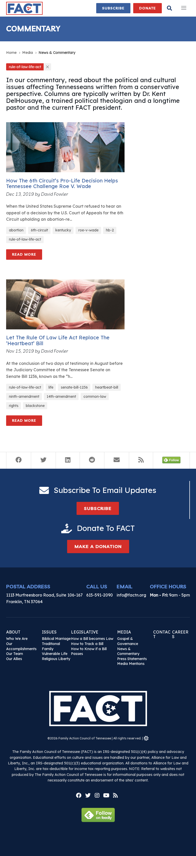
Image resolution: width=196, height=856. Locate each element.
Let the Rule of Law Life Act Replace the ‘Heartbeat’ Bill (57, 340)
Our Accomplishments (21, 646)
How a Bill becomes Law (92, 638)
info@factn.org (131, 595)
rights (13, 405)
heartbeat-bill (106, 387)
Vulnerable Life (54, 653)
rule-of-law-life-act (25, 239)
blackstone (35, 405)
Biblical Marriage (56, 638)
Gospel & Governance (127, 641)
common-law (94, 396)
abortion (16, 230)
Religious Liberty (56, 658)
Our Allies (14, 658)
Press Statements (132, 658)
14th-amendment (61, 396)
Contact (161, 634)
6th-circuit (39, 230)
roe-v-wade (88, 230)
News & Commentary (128, 651)
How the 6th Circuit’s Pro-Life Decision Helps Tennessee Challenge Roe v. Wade (62, 183)
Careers (180, 634)
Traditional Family (51, 646)
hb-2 (110, 230)
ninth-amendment (24, 396)
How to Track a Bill (87, 643)
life (50, 387)
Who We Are (17, 638)
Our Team (14, 653)
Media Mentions (130, 663)
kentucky (63, 230)
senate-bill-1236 (74, 387)
